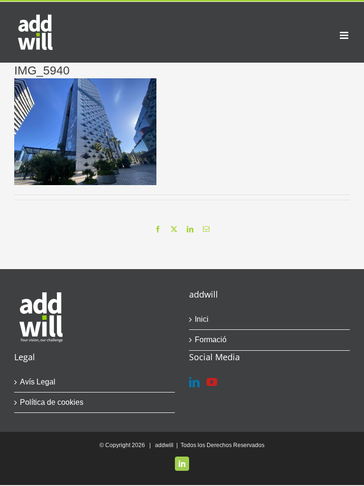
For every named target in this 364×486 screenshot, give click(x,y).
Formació (211, 340)
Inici (202, 319)
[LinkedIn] (194, 382)
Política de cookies (51, 402)
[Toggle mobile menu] (345, 35)
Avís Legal (37, 382)
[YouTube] (212, 382)
